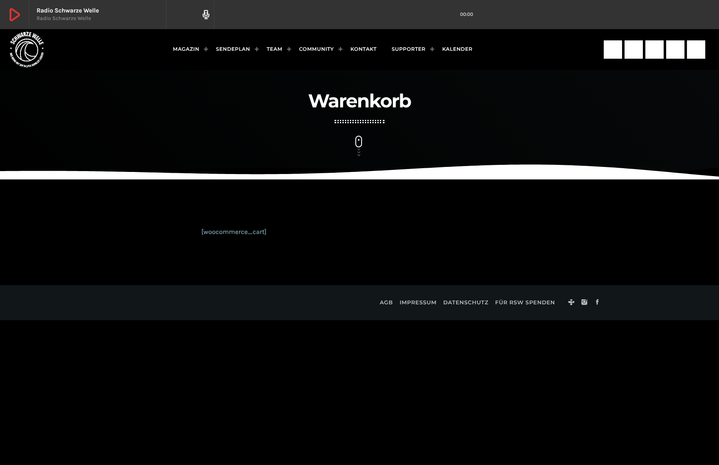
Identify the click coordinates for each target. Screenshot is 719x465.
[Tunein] (613, 49)
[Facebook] (654, 49)
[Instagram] (634, 49)
